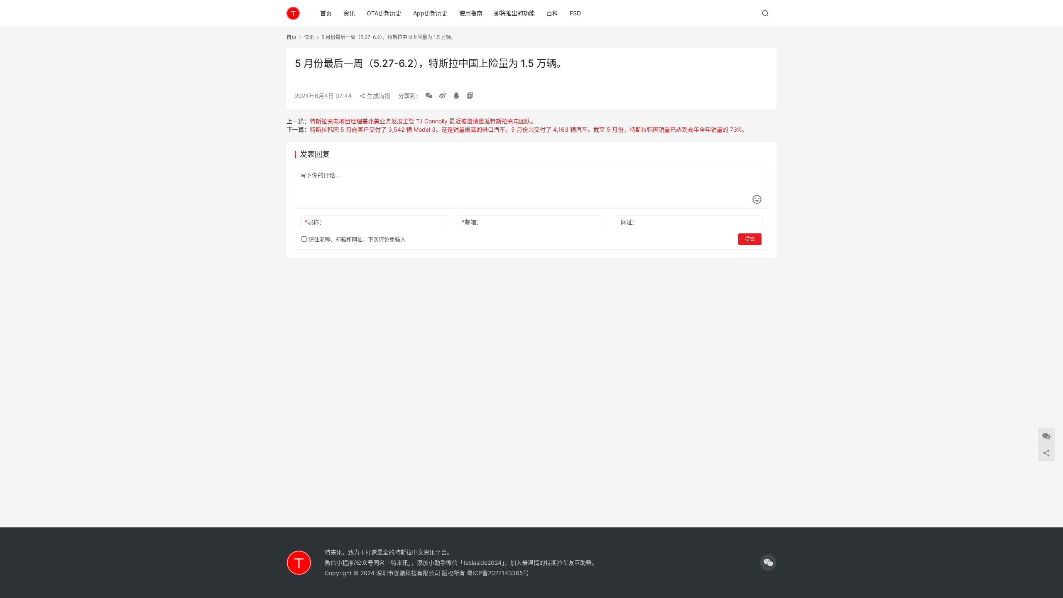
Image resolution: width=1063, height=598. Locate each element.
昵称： (314, 221)
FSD (575, 13)
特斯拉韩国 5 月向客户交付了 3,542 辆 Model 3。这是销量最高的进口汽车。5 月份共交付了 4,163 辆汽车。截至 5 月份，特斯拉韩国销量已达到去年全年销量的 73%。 (528, 129)
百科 (552, 13)
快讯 (309, 37)
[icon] (768, 562)
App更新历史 (430, 13)
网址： (629, 221)
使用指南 (471, 13)
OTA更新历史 (384, 13)
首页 (326, 13)
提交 (750, 239)
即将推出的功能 (514, 13)
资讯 (349, 13)
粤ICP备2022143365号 (498, 572)
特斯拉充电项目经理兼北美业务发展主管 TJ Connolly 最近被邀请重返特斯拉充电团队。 (423, 121)
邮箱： (472, 221)
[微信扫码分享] (429, 95)
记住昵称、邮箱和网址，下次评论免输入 (356, 239)
